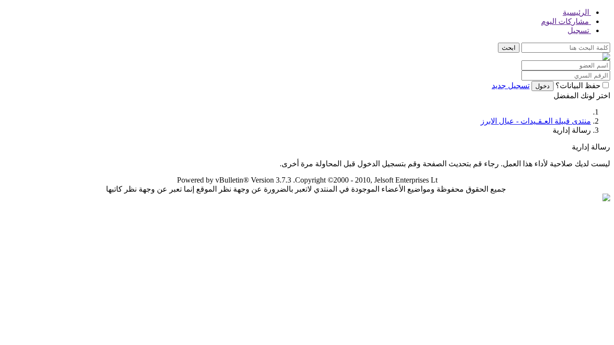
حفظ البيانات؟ (578, 85)
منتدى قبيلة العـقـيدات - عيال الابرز (536, 121)
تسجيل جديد (511, 85)
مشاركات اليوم (566, 21)
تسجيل (579, 30)
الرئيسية (577, 12)
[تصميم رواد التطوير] (606, 199)
